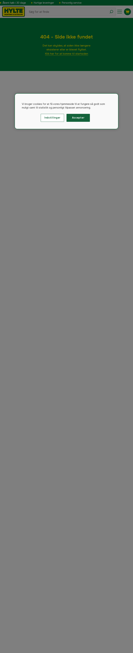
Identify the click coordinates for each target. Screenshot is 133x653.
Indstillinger (52, 117)
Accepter (78, 117)
